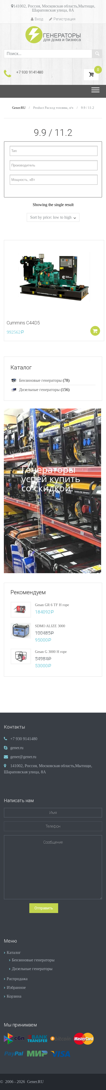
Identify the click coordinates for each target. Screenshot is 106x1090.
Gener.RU (18, 108)
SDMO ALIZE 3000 (50, 626)
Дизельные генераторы (39, 389)
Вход (39, 19)
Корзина (14, 996)
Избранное (16, 987)
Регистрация (64, 19)
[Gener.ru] (53, 34)
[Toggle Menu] (95, 91)
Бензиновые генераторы (40, 380)
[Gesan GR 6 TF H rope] (21, 609)
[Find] (97, 53)
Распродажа (17, 979)
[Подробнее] (54, 277)
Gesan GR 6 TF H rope (52, 605)
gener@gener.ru (23, 757)
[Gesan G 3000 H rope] (21, 656)
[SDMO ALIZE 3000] (21, 630)
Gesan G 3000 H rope (51, 652)
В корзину (95, 331)
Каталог (14, 952)
